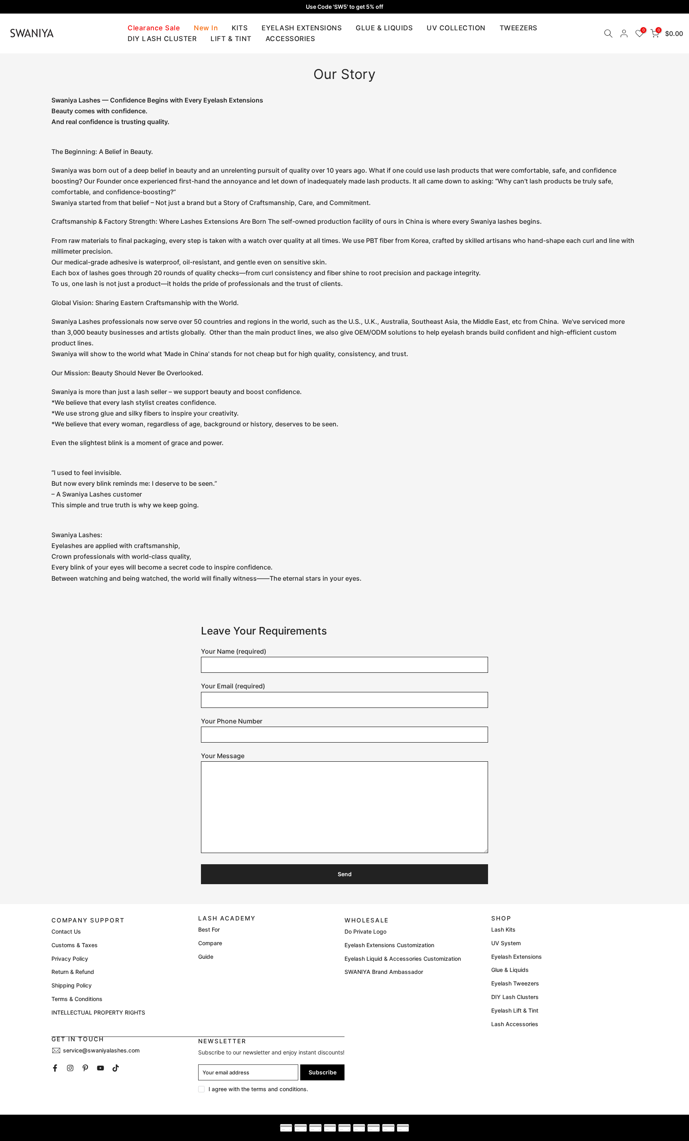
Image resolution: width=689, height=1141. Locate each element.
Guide (205, 956)
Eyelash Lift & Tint (514, 1010)
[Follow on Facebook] (55, 1068)
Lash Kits (503, 929)
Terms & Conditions (76, 998)
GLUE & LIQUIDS (384, 28)
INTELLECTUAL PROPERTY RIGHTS (98, 1012)
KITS (240, 28)
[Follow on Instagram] (70, 1068)
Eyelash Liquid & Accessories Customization (402, 958)
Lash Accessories (514, 1024)
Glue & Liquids (510, 969)
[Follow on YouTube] (100, 1068)
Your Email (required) (233, 686)
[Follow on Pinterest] (85, 1068)
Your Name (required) (233, 651)
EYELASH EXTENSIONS (302, 28)
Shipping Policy (71, 985)
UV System (506, 943)
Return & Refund (72, 971)
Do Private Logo (365, 931)
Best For (209, 929)
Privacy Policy (69, 958)
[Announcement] (344, 7)
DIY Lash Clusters (515, 996)
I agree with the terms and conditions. (258, 1089)
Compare (210, 943)
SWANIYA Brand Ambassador (383, 971)
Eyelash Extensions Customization (389, 945)
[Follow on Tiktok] (115, 1068)
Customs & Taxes (74, 945)
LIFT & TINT (231, 39)
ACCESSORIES (290, 39)
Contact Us (66, 931)
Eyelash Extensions (516, 956)
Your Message (222, 756)
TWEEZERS (518, 28)
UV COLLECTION (456, 28)
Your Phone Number (231, 721)
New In (206, 28)
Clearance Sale (154, 28)
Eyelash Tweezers (515, 983)
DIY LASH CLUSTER (162, 39)
